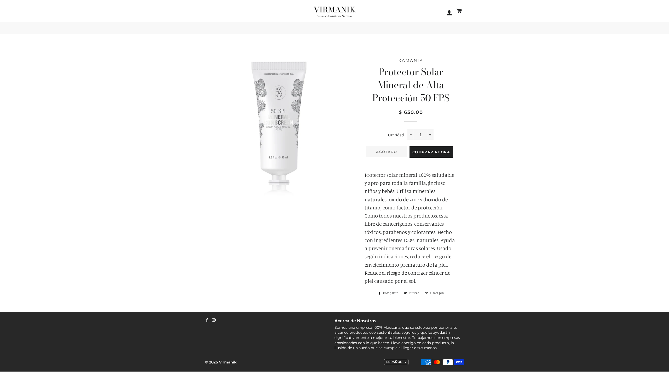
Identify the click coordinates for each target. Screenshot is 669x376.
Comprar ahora (431, 152)
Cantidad (396, 134)
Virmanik (228, 362)
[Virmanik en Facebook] (207, 320)
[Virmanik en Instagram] (214, 320)
